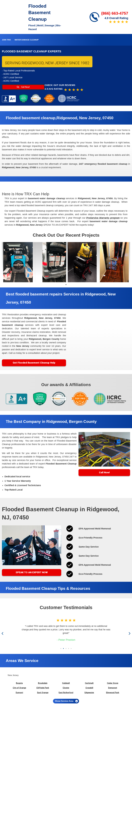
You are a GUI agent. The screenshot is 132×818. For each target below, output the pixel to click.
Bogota (19, 683)
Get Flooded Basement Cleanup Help (34, 362)
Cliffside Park (42, 688)
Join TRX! (6, 40)
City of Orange (19, 688)
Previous (3, 633)
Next (129, 633)
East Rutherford (66, 692)
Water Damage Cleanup (27, 40)
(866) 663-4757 (114, 13)
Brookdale (42, 683)
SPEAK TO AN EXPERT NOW (32, 572)
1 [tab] (66, 284)
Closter (66, 688)
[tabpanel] (18, 262)
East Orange (42, 692)
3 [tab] (66, 648)
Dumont (19, 692)
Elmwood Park (112, 692)
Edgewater (89, 692)
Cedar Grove (112, 683)
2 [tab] (63, 648)
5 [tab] (71, 648)
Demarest (112, 688)
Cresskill (89, 688)
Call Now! (25, 87)
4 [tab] (68, 648)
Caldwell (66, 683)
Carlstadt (89, 683)
